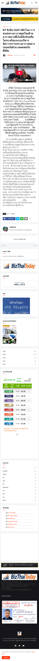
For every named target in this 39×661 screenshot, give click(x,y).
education (19, 487)
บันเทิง (19, 474)
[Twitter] (18, 218)
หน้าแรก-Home (6, 596)
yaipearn (13, 227)
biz (19, 484)
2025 (19, 354)
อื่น (19, 477)
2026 (19, 351)
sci (19, 497)
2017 (19, 361)
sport (19, 500)
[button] (2, 2)
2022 (19, 357)
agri (19, 481)
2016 (19, 364)
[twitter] (19, 645)
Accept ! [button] (6, 657)
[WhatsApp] (22, 218)
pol (19, 494)
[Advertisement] (16, 546)
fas (19, 490)
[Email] (26, 218)
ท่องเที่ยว (13, 213)
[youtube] (23, 645)
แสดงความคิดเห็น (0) (19, 239)
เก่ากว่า (35, 245)
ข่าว (10, 26)
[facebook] (15, 645)
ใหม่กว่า (4, 245)
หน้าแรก (5, 26)
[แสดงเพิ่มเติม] (30, 218)
